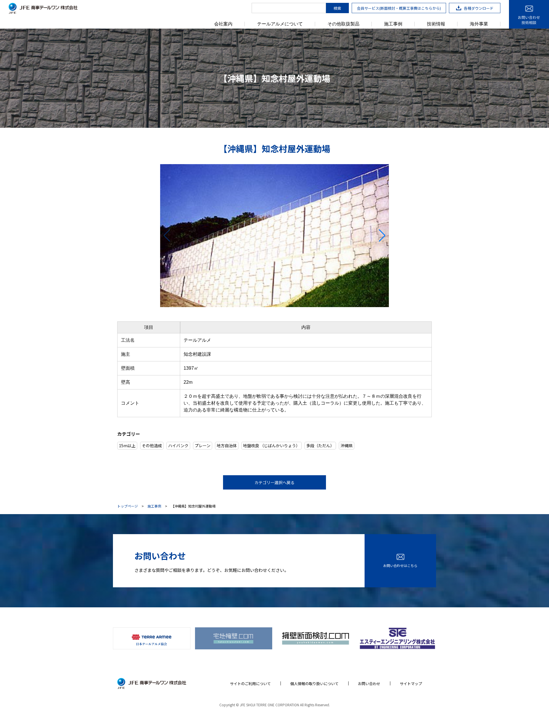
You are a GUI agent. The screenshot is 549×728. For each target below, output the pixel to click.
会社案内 (223, 24)
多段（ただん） (320, 445)
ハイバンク (178, 445)
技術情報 (436, 24)
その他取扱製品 (343, 24)
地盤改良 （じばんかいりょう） (271, 445)
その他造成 (152, 445)
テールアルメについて (280, 24)
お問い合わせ (369, 683)
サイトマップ (411, 683)
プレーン (202, 445)
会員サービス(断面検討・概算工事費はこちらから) (399, 8)
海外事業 (479, 24)
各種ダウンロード (479, 8)
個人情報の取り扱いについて (314, 683)
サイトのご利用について (250, 683)
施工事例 (393, 24)
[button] (167, 235)
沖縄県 (347, 445)
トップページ (127, 506)
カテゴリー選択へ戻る (274, 482)
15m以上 (127, 445)
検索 (337, 8)
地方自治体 (227, 445)
